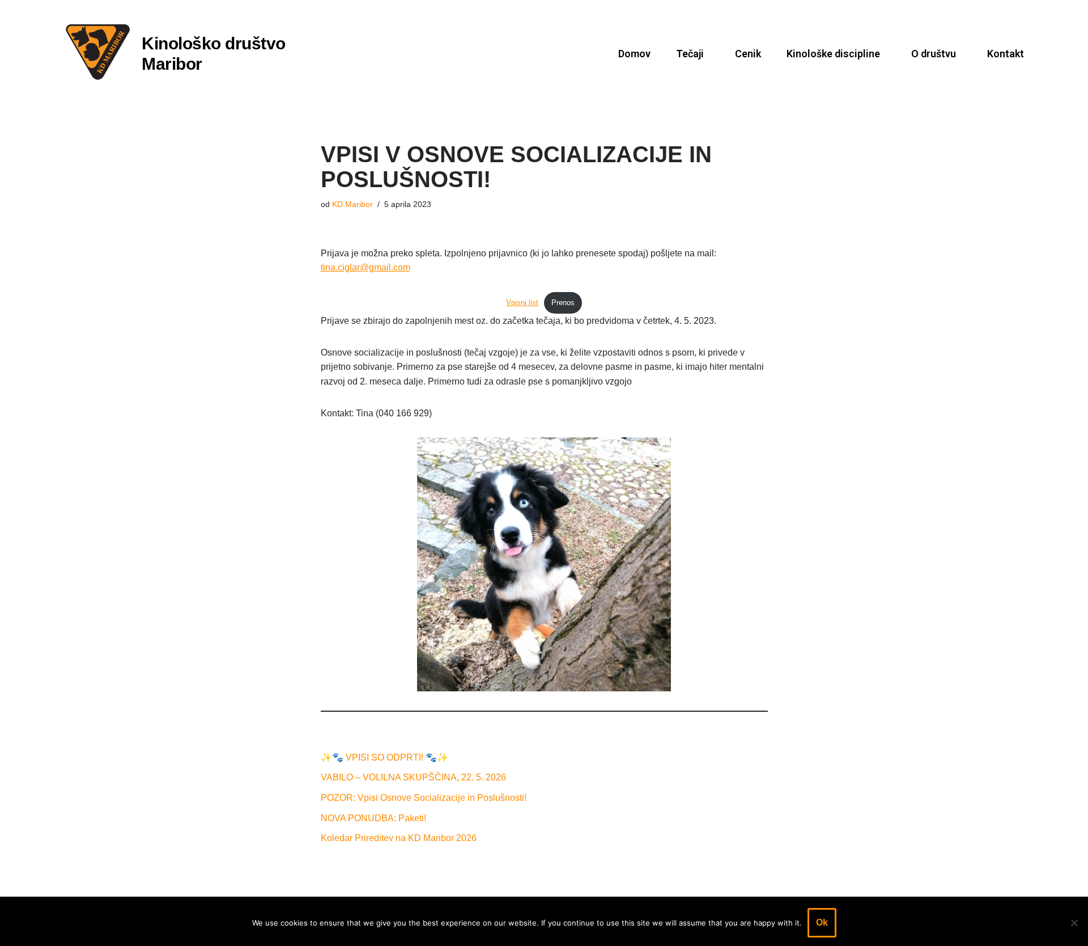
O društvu (933, 54)
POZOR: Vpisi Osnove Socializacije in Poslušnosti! (423, 798)
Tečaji (690, 54)
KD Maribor (352, 204)
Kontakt (1005, 54)
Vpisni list (522, 302)
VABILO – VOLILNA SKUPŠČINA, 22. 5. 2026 (413, 777)
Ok (822, 922)
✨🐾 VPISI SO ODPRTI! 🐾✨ (384, 757)
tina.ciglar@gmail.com (365, 267)
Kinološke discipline (833, 54)
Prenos (563, 302)
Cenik (748, 54)
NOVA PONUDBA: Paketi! (373, 818)
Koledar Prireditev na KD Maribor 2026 (399, 838)
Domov (634, 54)
